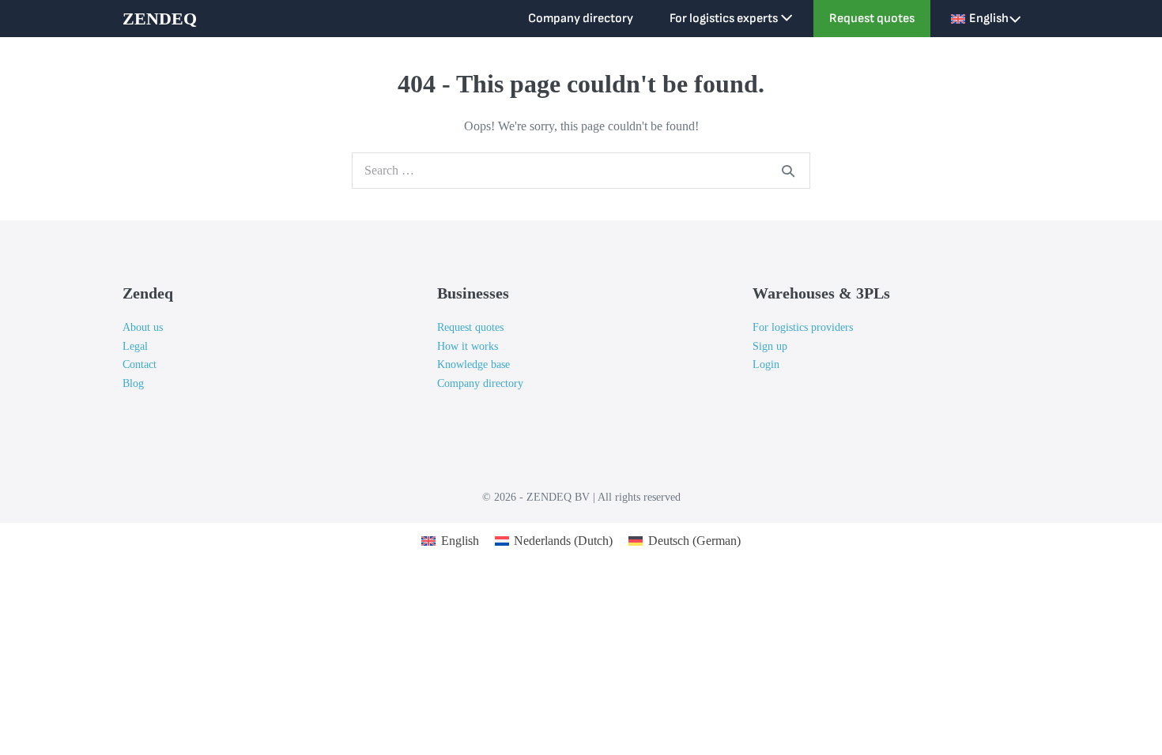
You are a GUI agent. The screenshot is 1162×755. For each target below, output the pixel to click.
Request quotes (872, 18)
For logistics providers (803, 327)
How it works (467, 346)
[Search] (788, 170)
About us (143, 327)
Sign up (770, 346)
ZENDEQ (160, 18)
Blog (133, 383)
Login (766, 364)
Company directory (580, 18)
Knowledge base (473, 364)
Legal (135, 346)
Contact (140, 364)
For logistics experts (725, 18)
